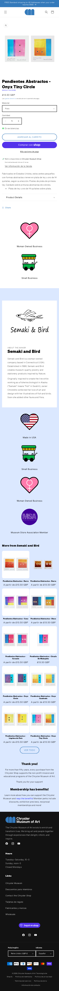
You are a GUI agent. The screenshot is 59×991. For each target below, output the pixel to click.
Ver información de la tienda (18, 166)
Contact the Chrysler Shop (18, 895)
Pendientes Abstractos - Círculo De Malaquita (43, 657)
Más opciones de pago (29, 151)
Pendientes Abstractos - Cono (15, 619)
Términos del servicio (23, 981)
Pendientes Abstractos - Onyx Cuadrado (43, 697)
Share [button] (8, 207)
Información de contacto (31, 985)
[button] (5, 12)
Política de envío (40, 981)
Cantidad (6, 115)
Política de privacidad (43, 977)
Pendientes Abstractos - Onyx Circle (15, 697)
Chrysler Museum (13, 883)
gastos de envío (10, 98)
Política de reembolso (23, 977)
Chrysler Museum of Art (27, 973)
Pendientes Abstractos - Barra (16, 581)
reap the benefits (24, 798)
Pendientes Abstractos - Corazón (15, 657)
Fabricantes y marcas (15, 908)
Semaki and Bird (9, 90)
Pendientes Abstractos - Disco (43, 619)
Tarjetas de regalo (14, 902)
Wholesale (10, 914)
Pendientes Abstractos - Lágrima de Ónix (15, 737)
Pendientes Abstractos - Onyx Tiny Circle (43, 737)
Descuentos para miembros (18, 889)
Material (5, 103)
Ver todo (29, 750)
